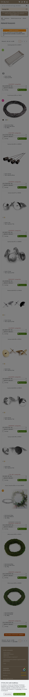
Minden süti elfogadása (19, 694)
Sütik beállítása (8, 694)
